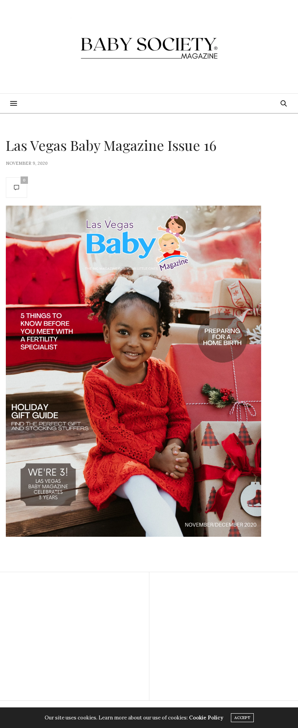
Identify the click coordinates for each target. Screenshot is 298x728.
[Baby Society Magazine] (148, 46)
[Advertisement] (74, 636)
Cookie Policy (206, 717)
